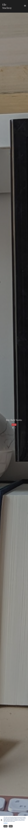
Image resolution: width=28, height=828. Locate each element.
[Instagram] (12, 427)
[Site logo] (7, 10)
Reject (10, 826)
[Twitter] (15, 427)
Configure (6, 823)
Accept (5, 826)
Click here (14, 424)
